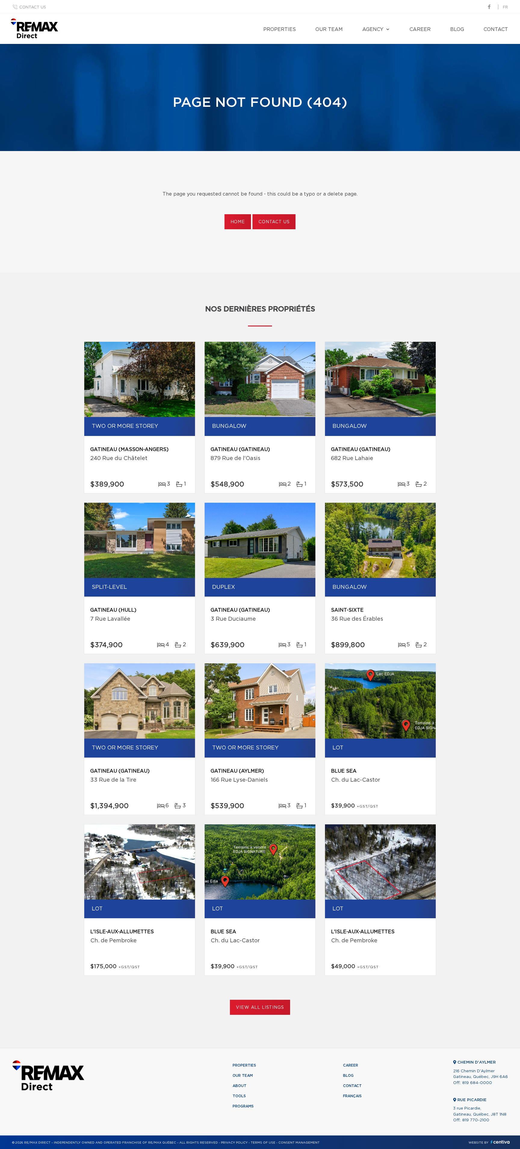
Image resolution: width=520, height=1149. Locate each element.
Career (420, 29)
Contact (496, 29)
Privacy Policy (234, 1142)
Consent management (299, 1142)
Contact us (32, 7)
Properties (279, 29)
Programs (243, 1106)
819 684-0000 (477, 1083)
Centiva (500, 1142)
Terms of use (263, 1142)
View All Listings (260, 1007)
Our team (329, 29)
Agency (372, 29)
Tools (239, 1096)
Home (238, 222)
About (239, 1086)
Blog (457, 29)
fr (505, 7)
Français (352, 1096)
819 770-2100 (475, 1120)
